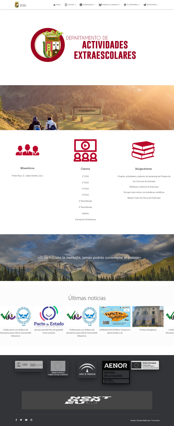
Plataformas (132, 5)
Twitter (21, 420)
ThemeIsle (155, 420)
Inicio (58, 5)
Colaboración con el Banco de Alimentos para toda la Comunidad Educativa (15, 333)
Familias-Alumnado (110, 5)
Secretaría (151, 5)
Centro (71, 5)
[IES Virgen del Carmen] (20, 4)
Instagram (31, 420)
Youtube (26, 420)
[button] (75, 5)
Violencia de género (148, 330)
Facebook (16, 420)
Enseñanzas (88, 5)
